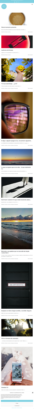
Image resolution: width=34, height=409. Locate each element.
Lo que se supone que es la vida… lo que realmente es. (16, 168)
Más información (30, 54)
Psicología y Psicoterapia (14, 88)
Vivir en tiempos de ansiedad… (10, 338)
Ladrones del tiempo (7, 50)
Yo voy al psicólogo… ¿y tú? (9, 83)
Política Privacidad (19, 407)
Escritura (9, 54)
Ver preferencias (17, 405)
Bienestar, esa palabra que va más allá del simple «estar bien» (15, 252)
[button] (32, 392)
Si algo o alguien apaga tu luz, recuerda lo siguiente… (16, 140)
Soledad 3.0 (4, 387)
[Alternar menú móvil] (32, 4)
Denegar (17, 403)
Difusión (6, 54)
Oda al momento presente (8, 27)
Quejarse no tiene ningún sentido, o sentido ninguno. (16, 310)
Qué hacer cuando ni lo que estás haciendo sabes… (16, 199)
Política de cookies (14, 407)
